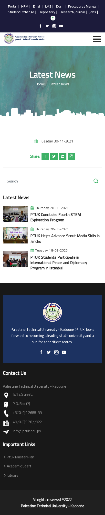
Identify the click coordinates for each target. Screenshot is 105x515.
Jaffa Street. (23, 394)
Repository (47, 12)
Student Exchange (21, 12)
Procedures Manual (82, 6)
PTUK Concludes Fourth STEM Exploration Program (55, 217)
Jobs (92, 12)
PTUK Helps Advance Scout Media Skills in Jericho (65, 238)
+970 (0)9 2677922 (27, 422)
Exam (59, 6)
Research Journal (72, 12)
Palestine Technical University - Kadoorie (52, 506)
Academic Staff (19, 466)
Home (40, 84)
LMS (48, 6)
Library (12, 475)
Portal (12, 6)
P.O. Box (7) (21, 404)
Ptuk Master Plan (20, 457)
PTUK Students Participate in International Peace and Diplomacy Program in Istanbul (58, 262)
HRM (24, 6)
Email (37, 6)
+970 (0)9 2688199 (27, 413)
